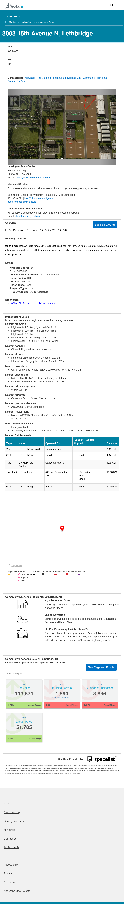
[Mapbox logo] (15, 565)
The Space (29, 77)
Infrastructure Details (64, 77)
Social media (11, 847)
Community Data (17, 81)
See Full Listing (105, 224)
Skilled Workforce (55, 614)
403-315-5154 (23, 174)
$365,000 (13, 50)
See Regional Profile (101, 667)
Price (10, 46)
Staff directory (12, 812)
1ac (10, 63)
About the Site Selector (17, 891)
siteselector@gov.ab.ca (27, 216)
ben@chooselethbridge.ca (38, 198)
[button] (16, 127)
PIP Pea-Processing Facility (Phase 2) (66, 629)
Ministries (9, 830)
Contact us (10, 838)
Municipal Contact (18, 184)
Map (79, 77)
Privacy (8, 873)
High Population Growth (58, 600)
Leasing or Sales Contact (22, 166)
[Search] (111, 5)
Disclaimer (10, 882)
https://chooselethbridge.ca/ (22, 201)
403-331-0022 (15, 198)
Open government (14, 821)
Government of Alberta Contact (25, 208)
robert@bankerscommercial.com (32, 177)
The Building (44, 77)
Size (10, 59)
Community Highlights (95, 77)
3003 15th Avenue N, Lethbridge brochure (33, 303)
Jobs (6, 803)
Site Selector (14, 16)
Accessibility (11, 864)
